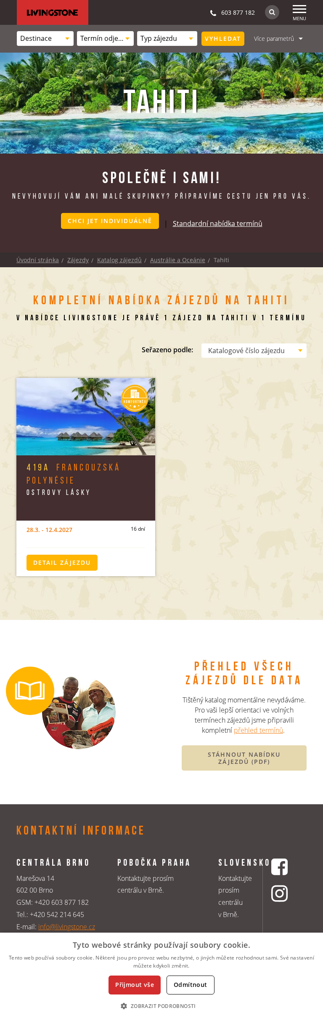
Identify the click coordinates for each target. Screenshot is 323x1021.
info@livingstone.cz (66, 926)
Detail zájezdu (62, 562)
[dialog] (161, 977)
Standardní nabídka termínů (217, 223)
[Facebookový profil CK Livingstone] (280, 867)
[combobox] (45, 38)
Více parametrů (274, 39)
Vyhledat (223, 39)
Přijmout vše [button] (134, 985)
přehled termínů (258, 730)
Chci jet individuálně (110, 221)
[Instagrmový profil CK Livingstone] (280, 893)
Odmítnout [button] (190, 985)
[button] (161, 1006)
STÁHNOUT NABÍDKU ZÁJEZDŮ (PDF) (244, 758)
